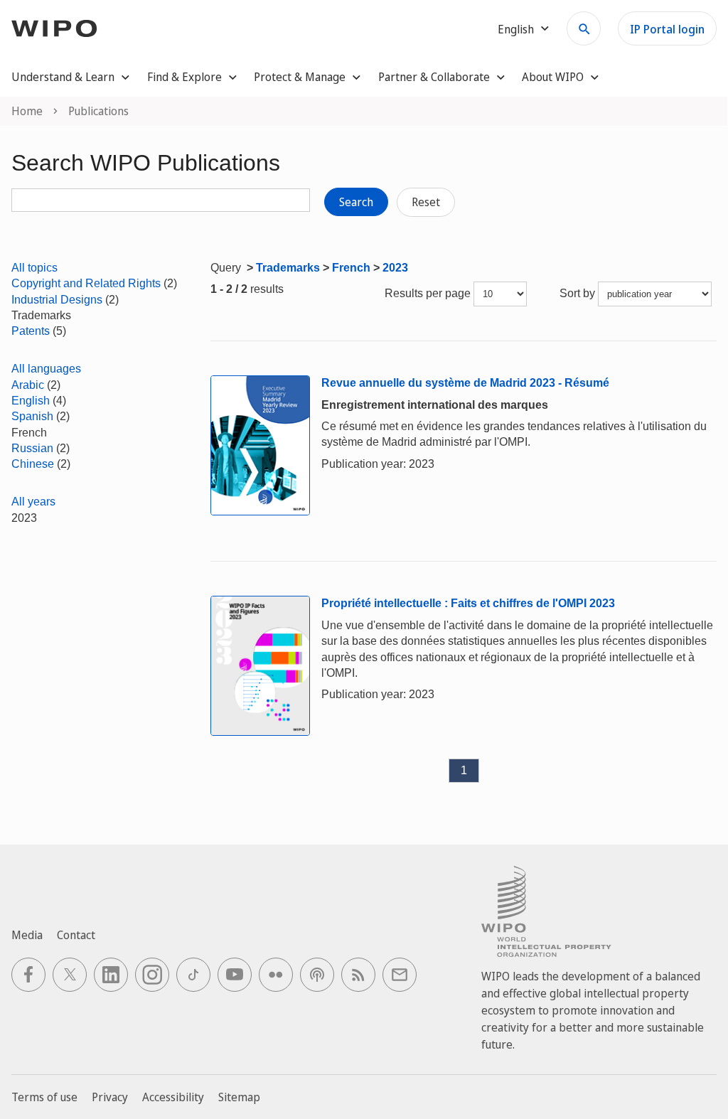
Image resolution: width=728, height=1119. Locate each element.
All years (33, 502)
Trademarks (288, 268)
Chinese (32, 464)
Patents (30, 331)
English (30, 401)
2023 (395, 268)
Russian (32, 448)
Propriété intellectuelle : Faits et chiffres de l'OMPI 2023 (468, 603)
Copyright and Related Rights (86, 283)
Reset (426, 202)
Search (356, 202)
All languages (46, 369)
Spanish (32, 416)
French (351, 268)
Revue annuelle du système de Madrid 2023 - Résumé (465, 383)
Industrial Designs (56, 300)
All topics (34, 268)
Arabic (27, 385)
